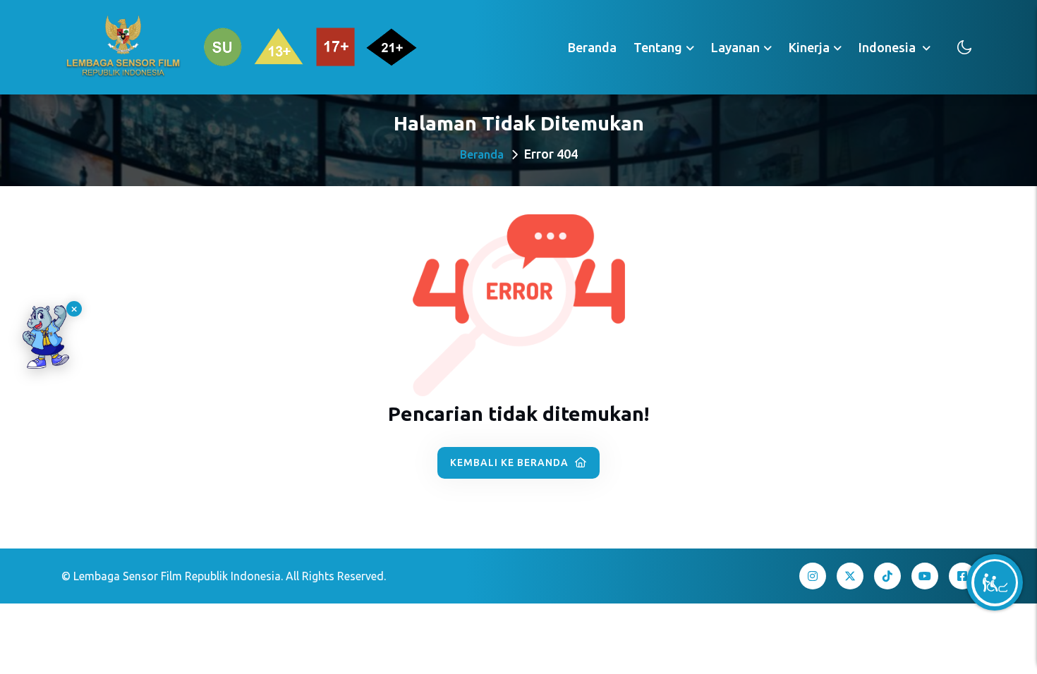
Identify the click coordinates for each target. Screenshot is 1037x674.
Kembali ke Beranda (510, 462)
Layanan (735, 47)
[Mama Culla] (46, 337)
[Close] (74, 309)
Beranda (592, 47)
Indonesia (888, 47)
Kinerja (809, 47)
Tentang (657, 47)
